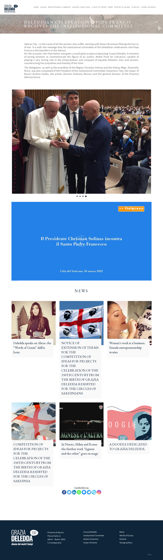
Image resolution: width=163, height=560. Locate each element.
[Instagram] (99, 486)
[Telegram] (89, 486)
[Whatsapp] (79, 486)
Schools (122, 539)
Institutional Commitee (93, 535)
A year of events (90, 543)
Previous (8, 138)
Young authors (125, 543)
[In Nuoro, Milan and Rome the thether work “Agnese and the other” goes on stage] (81, 418)
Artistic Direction (90, 539)
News (121, 532)
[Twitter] (69, 486)
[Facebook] (64, 486)
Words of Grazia (126, 535)
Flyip (149, 554)
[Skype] (94, 486)
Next (154, 138)
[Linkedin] (74, 486)
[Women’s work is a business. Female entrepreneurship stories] (129, 317)
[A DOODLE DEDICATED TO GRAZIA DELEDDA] (129, 418)
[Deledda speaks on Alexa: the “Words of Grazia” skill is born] (33, 317)
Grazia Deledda (90, 532)
